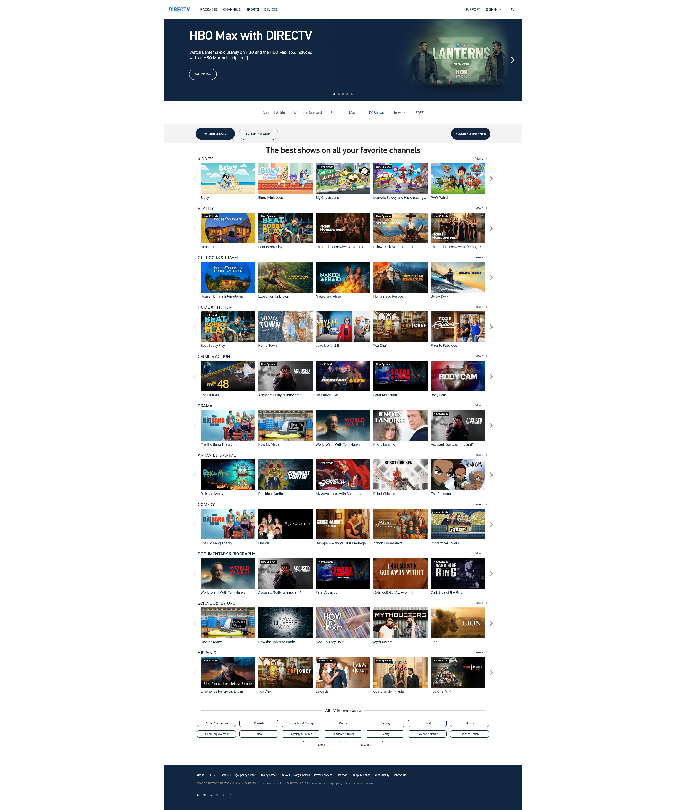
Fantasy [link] (385, 723)
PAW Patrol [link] (439, 197)
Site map (341, 775)
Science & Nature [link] (428, 734)
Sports (335, 112)
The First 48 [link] (210, 395)
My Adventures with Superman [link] (339, 493)
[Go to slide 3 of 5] (343, 94)
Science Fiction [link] (470, 734)
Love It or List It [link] (327, 345)
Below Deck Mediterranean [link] (393, 246)
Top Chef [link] (380, 345)
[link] (228, 178)
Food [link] (428, 723)
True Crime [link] (364, 745)
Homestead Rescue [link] (388, 296)
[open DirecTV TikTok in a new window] (230, 795)
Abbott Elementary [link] (387, 542)
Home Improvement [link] (216, 734)
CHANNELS (232, 9)
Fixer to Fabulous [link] (444, 345)
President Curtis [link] (270, 493)
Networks (399, 112)
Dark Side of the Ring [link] (447, 592)
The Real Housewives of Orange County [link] (461, 246)
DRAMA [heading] (205, 406)
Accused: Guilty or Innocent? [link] (279, 395)
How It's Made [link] (268, 444)
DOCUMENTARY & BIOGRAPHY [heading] (226, 554)
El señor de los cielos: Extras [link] (222, 691)
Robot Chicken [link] (384, 493)
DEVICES (271, 9)
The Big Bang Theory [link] (216, 444)
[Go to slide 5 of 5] (352, 94)
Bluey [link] (205, 197)
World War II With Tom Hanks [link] (338, 444)
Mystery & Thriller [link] (301, 734)
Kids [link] (259, 734)
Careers (224, 775)
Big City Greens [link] (327, 197)
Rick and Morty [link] (212, 493)
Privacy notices (322, 775)
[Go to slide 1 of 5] (334, 94)
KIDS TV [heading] (205, 159)
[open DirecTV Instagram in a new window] (217, 795)
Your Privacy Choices (297, 775)
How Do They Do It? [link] (330, 641)
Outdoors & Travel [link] (343, 734)
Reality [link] (386, 734)
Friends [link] (263, 542)
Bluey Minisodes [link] (270, 197)
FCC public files (360, 775)
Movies (354, 112)
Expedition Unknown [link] (273, 296)
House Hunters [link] (212, 246)
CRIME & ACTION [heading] (214, 356)
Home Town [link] (267, 345)
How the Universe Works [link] (276, 641)
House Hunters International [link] (222, 296)
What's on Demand (307, 112)
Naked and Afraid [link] (329, 296)
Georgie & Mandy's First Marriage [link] (341, 542)
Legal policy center (243, 775)
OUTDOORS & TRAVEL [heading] (218, 257)
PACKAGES (209, 9)
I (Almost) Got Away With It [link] (393, 592)
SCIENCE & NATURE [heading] (216, 603)
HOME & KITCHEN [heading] (215, 307)
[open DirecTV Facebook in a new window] (204, 795)
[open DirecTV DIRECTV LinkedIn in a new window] (198, 795)
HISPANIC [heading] (207, 652)
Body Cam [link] (438, 395)
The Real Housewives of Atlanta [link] (340, 246)
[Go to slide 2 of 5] (339, 94)
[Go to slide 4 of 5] (347, 94)
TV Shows (376, 112)
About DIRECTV (206, 775)
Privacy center (267, 775)
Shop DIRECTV (217, 134)
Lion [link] (434, 641)
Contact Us (399, 775)
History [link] (470, 723)
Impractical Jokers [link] (445, 542)
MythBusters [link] (382, 641)
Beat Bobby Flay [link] (270, 246)
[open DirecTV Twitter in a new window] (210, 795)
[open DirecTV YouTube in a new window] (223, 795)
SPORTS (252, 9)
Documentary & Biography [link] (301, 723)
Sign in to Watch (260, 134)
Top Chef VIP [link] (441, 691)
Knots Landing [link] (384, 444)
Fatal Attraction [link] (385, 395)
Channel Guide (274, 112)
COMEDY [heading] (206, 504)
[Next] (513, 60)
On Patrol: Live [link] (327, 395)
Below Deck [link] (439, 296)
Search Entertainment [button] (472, 134)
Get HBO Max (203, 74)
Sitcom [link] (322, 745)
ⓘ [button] (247, 58)
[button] (512, 9)
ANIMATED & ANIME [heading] (217, 455)
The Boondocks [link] (442, 493)
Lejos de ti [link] (323, 691)
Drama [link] (343, 723)
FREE (419, 112)
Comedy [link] (259, 723)
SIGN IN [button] (492, 9)
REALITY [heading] (206, 208)
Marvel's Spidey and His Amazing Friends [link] (404, 197)
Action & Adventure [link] (217, 723)
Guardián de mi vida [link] (388, 691)
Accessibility (381, 775)
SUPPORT (472, 9)
